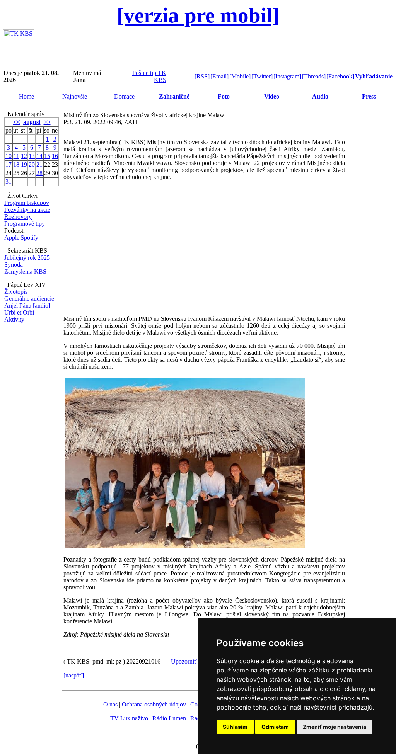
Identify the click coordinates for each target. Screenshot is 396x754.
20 (32, 164)
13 (32, 156)
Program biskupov (26, 202)
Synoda (13, 264)
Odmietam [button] (275, 726)
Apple (11, 237)
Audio (320, 96)
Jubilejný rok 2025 (27, 257)
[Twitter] (262, 76)
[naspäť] (73, 675)
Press (369, 96)
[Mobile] (240, 76)
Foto (224, 96)
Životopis (15, 291)
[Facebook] (340, 76)
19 (24, 164)
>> (47, 122)
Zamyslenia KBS (25, 271)
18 (16, 164)
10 (8, 156)
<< (16, 122)
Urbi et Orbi (19, 312)
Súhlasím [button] (235, 726)
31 (8, 181)
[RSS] (202, 76)
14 (39, 156)
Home (26, 96)
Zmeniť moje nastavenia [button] (334, 726)
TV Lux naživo (129, 718)
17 (8, 164)
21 (39, 164)
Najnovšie (74, 96)
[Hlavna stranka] (18, 58)
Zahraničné (174, 96)
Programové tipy (24, 223)
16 (55, 156)
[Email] (219, 76)
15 (47, 156)
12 (24, 156)
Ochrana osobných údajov (154, 704)
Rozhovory (18, 216)
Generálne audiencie (29, 298)
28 (39, 173)
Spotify (29, 237)
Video (271, 96)
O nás (110, 704)
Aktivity (14, 319)
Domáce (124, 96)
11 (16, 156)
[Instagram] (287, 76)
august (32, 122)
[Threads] (314, 76)
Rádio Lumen (169, 718)
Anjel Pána (17, 305)
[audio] (41, 305)
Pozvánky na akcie (27, 209)
